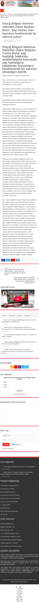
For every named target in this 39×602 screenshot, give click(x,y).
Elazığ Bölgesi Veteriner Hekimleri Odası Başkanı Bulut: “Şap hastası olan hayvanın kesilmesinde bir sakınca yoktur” (24, 279)
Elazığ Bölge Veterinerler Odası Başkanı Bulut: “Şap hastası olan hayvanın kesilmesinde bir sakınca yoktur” (14, 271)
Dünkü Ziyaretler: (5, 530)
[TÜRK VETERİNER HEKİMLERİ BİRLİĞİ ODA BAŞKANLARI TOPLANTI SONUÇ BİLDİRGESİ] (2, 342)
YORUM (19, 315)
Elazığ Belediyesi (5, 508)
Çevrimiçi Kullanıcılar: (6, 523)
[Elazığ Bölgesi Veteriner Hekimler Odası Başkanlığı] (19, 3)
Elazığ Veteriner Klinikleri (7, 489)
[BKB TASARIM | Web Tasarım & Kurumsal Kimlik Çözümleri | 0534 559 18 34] (19, 594)
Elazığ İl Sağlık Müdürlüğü (7, 492)
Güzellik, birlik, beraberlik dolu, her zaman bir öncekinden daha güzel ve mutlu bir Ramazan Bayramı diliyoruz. (17, 351)
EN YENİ (4, 315)
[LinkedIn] (27, 367)
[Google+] (15, 367)
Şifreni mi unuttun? (7, 448)
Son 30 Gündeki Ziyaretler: (8, 536)
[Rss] (12, 367)
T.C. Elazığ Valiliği (5, 505)
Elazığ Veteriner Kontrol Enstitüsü (10, 495)
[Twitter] (23, 367)
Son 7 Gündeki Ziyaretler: (8, 533)
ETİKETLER (27, 315)
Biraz (5, 387)
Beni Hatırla (16, 444)
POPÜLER (11, 315)
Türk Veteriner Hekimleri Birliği (9, 485)
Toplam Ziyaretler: (6, 543)
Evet (5, 382)
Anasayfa (3, 14)
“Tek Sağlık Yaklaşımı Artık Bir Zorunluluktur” (19, 467)
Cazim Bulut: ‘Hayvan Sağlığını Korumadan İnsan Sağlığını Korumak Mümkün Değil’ (16, 473)
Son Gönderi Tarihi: (6, 546)
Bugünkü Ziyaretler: (6, 527)
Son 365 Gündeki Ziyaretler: (8, 540)
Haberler (10, 14)
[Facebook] (19, 367)
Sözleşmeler (4, 514)
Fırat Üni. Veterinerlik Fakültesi (9, 501)
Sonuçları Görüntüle (19, 394)
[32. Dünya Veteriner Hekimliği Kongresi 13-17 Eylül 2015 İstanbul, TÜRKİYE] (2, 334)
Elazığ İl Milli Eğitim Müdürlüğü (9, 511)
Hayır (5, 384)
